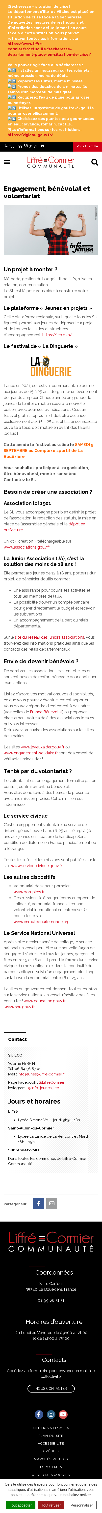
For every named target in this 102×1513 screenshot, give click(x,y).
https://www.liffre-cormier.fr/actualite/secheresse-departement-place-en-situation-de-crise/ (49, 49)
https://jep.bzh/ (57, 335)
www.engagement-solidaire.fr (31, 753)
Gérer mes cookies (51, 1475)
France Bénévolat (46, 712)
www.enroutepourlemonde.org (42, 921)
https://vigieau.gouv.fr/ (30, 135)
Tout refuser (51, 1505)
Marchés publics (51, 1459)
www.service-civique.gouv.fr (36, 865)
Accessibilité (51, 1443)
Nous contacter (51, 1389)
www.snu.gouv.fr (20, 1007)
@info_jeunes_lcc (43, 1088)
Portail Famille (87, 146)
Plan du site (51, 1436)
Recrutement (50, 1467)
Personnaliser (82, 1505)
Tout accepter (21, 1505)
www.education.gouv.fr (45, 1001)
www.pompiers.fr (29, 892)
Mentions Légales (51, 1428)
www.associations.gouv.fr (27, 547)
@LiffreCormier (51, 1082)
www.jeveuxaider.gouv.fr (42, 747)
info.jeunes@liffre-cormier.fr (41, 1074)
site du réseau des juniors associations (49, 637)
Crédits (51, 1451)
